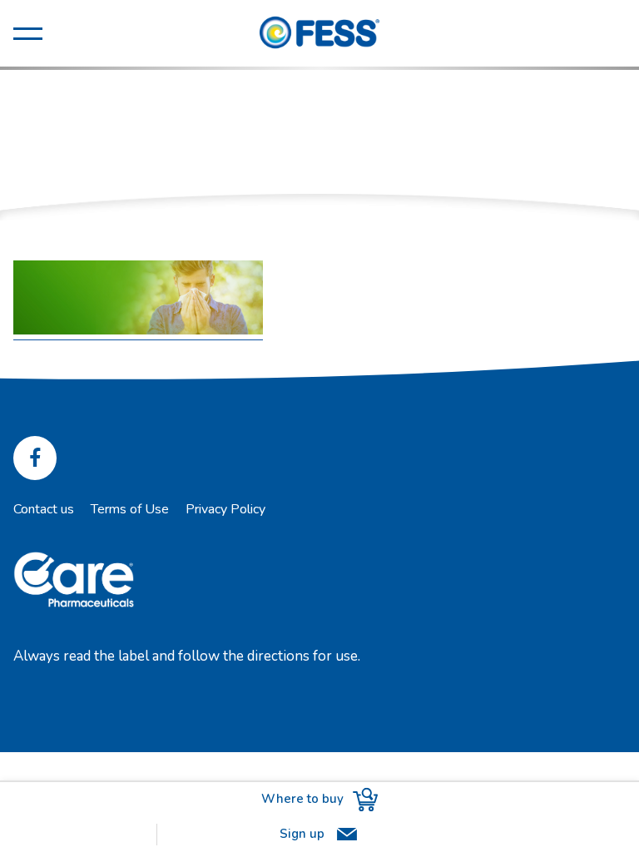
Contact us (43, 509)
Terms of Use (130, 509)
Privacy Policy (225, 509)
